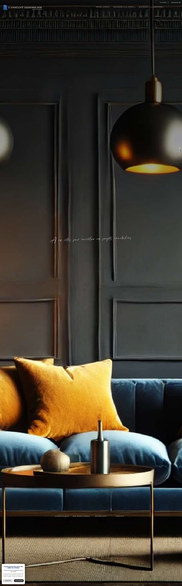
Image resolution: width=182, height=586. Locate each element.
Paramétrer (8, 580)
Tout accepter (19, 580)
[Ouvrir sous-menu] (135, 7)
